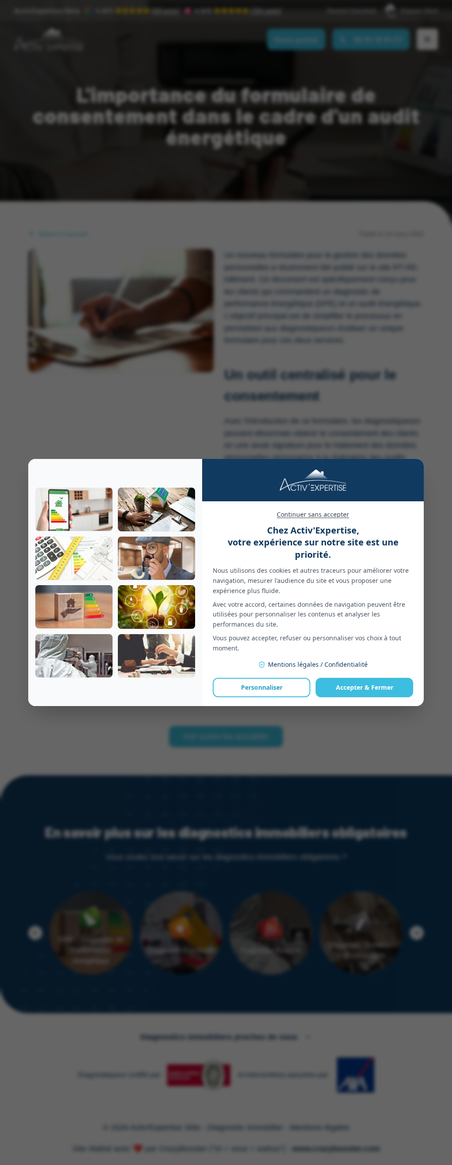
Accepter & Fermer (364, 687)
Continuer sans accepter (313, 514)
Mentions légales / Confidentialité (318, 664)
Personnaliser (261, 687)
